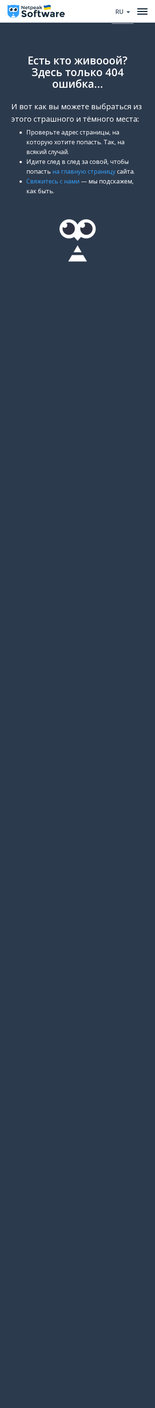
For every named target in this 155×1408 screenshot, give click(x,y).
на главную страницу (83, 171)
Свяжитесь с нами (52, 181)
